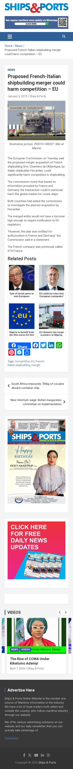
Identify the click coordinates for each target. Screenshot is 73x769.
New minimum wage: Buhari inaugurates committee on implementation (36, 402)
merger (35, 365)
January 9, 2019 (17, 96)
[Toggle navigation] (10, 36)
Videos (25, 649)
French (40, 361)
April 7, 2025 (17, 668)
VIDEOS (14, 612)
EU (32, 361)
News (11, 69)
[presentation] (60, 612)
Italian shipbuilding (19, 365)
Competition (22, 361)
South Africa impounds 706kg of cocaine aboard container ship (37, 386)
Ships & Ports (38, 96)
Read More (11, 737)
